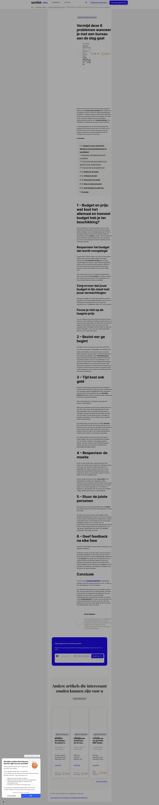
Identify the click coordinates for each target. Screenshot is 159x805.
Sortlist (96, 349)
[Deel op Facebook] (92, 54)
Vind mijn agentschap (118, 2)
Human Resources (79, 699)
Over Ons (67, 2)
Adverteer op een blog (99, 2)
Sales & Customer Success (57, 7)
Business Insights (41, 7)
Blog (32, 7)
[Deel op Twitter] (95, 54)
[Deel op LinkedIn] (98, 54)
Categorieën (56, 2)
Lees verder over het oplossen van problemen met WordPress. (69, 797)
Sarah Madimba (89, 614)
